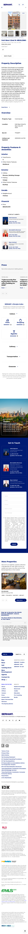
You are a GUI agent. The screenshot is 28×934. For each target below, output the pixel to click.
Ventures (4, 701)
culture (12, 314)
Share (2, 49)
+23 (24, 33)
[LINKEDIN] (9, 720)
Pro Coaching (18, 695)
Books (16, 697)
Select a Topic (8, 508)
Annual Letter (5, 697)
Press (3, 695)
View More (20, 600)
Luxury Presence (20, 781)
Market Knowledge (19, 686)
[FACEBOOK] (2, 720)
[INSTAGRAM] (6, 720)
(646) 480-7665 (15, 485)
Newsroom (17, 688)
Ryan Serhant (14, 480)
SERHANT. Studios (19, 662)
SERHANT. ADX (18, 664)
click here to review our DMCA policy (13, 901)
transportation (12, 356)
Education (17, 693)
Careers (3, 693)
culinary (12, 346)
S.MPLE (3, 688)
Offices (3, 691)
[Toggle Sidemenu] (23, 4)
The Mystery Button (7, 703)
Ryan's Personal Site (7, 699)
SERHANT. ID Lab (19, 666)
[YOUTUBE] (19, 720)
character (12, 366)
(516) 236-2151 (14, 453)
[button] (19, 4)
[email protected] (6, 684)
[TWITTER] (12, 720)
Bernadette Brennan (16, 463)
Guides (16, 691)
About (3, 686)
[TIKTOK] (16, 720)
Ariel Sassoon (14, 448)
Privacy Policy (16, 539)
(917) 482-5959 (15, 471)
